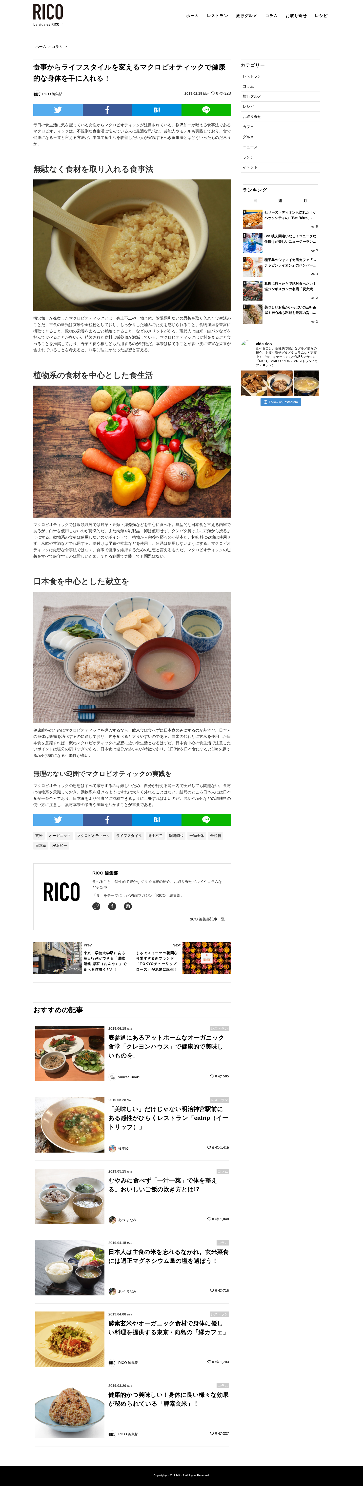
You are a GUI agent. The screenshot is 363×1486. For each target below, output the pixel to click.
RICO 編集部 (105, 873)
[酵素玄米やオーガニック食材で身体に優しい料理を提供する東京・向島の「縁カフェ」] (69, 1339)
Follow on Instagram (283, 402)
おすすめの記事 (58, 1010)
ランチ (248, 157)
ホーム (192, 16)
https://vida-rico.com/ (96, 906)
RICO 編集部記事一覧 (206, 919)
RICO (180, 1475)
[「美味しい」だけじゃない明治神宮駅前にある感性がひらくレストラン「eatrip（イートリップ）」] (69, 1124)
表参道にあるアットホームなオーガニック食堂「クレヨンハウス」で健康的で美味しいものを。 (166, 1046)
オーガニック (60, 835)
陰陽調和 (176, 835)
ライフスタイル (129, 835)
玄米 (39, 835)
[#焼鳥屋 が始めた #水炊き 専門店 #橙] (254, 383)
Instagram (128, 906)
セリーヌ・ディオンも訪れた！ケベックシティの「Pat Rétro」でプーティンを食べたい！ (290, 215)
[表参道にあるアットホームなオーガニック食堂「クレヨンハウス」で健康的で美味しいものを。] (69, 1053)
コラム (271, 16)
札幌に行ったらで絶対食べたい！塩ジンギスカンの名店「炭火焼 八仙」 (290, 287)
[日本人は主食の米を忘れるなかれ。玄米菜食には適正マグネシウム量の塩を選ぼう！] (69, 1267)
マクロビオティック (93, 835)
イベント (250, 167)
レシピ (321, 16)
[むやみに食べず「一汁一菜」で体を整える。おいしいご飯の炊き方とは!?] (69, 1196)
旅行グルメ (246, 16)
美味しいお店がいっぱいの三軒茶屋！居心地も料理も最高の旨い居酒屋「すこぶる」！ (290, 310)
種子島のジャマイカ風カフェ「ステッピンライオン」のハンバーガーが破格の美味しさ (290, 263)
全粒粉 (215, 835)
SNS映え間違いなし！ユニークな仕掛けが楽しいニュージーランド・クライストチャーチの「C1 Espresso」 (290, 239)
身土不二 (155, 835)
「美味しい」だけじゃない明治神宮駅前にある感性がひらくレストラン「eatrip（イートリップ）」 (168, 1118)
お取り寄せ (296, 16)
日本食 (40, 845)
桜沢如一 (59, 845)
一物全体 (196, 835)
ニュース (250, 147)
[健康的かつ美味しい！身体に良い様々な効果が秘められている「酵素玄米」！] (69, 1410)
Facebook (112, 906)
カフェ (248, 127)
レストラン (217, 16)
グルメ (248, 137)
